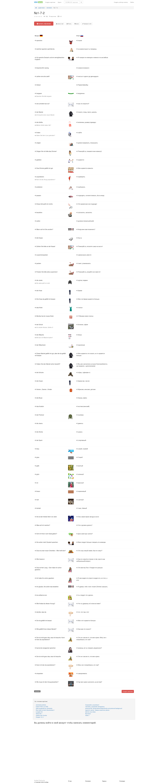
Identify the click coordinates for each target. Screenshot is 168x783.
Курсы (59, 2)
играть (77, 23)
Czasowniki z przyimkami (92, 705)
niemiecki (37, 691)
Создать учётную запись (121, 2)
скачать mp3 (60, 23)
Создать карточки (50, 2)
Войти (132, 2)
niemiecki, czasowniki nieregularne (94, 706)
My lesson (88, 713)
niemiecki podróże (41, 705)
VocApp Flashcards (39, 780)
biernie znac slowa (90, 712)
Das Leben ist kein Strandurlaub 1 (45, 710)
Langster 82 (39, 712)
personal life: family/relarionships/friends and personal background (103, 708)
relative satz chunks (41, 715)
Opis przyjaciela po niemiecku (44, 708)
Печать (69, 23)
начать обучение (44, 23)
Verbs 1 (87, 715)
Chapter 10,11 (40, 717)
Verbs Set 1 (39, 713)
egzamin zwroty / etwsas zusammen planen (97, 710)
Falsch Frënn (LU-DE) (42, 706)
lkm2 (60, 16)
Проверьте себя (87, 23)
